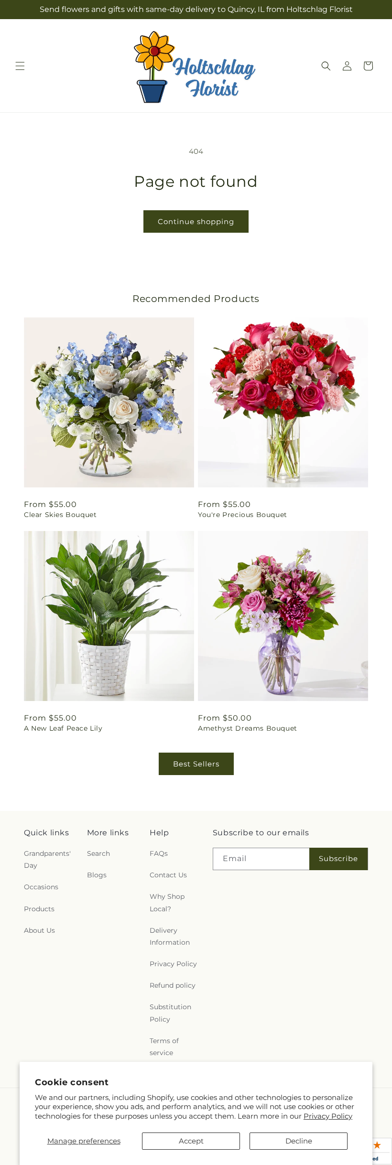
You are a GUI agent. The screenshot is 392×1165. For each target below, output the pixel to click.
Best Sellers (196, 763)
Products (39, 909)
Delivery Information (170, 936)
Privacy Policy (328, 1116)
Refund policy (173, 985)
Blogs (97, 875)
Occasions (41, 887)
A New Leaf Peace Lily (63, 728)
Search (98, 853)
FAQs (159, 853)
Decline (298, 1140)
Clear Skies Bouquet (60, 514)
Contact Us (168, 875)
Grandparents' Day (47, 859)
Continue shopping (196, 221)
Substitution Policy (170, 1013)
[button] (20, 65)
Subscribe (338, 858)
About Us (39, 930)
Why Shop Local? (167, 902)
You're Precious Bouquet (242, 514)
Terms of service (164, 1046)
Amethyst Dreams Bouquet (247, 728)
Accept (191, 1140)
